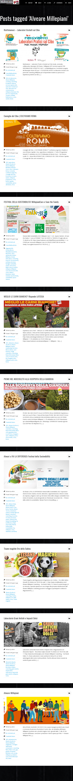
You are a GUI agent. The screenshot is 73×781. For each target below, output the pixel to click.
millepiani (8, 92)
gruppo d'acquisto (10, 751)
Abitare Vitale (12, 504)
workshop (14, 531)
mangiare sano (12, 358)
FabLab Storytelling (11, 521)
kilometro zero (9, 753)
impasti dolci (9, 670)
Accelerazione (12, 78)
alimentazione (12, 739)
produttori (14, 755)
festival (14, 524)
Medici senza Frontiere (11, 267)
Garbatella (13, 264)
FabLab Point (13, 519)
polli (12, 360)
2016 (7, 739)
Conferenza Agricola (11, 172)
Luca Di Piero (9, 434)
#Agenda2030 (9, 248)
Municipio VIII (15, 92)
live (6, 358)
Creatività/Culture (10, 75)
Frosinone (11, 356)
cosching (8, 81)
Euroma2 (13, 262)
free (14, 528)
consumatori (9, 748)
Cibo (11, 169)
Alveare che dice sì (10, 164)
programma (9, 179)
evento (7, 178)
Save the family (14, 276)
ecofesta (8, 262)
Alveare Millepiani (10, 80)
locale (15, 753)
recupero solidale (10, 95)
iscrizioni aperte (10, 85)
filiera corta (12, 749)
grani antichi (15, 669)
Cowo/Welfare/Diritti (11, 73)
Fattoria (14, 83)
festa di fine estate (10, 355)
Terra (13, 184)
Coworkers (59, 3)
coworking (14, 81)
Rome (7, 362)
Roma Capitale (9, 181)
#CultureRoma (9, 250)
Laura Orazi (13, 265)
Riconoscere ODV (13, 270)
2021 (7, 343)
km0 (16, 85)
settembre (8, 531)
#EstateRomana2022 (11, 252)
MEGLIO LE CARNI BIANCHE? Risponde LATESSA (24, 296)
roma (14, 97)
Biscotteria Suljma (10, 667)
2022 (13, 253)
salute (9, 758)
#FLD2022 (8, 253)
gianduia (11, 432)
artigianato (9, 744)
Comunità (12, 171)
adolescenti (9, 255)
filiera (7, 749)
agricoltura (12, 162)
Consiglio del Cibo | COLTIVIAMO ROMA (20, 116)
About (39, 3)
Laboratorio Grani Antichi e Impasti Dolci (20, 618)
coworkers (8, 353)
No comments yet (10, 70)
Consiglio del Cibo (10, 174)
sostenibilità (9, 183)
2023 (7, 162)
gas (17, 749)
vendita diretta (9, 99)
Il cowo (49, 3)
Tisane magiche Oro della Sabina (17, 548)
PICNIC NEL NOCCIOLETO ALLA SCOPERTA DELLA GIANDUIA (29, 379)
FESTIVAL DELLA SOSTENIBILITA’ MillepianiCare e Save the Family (31, 202)
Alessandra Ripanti (10, 662)
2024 (7, 78)
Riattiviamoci (9, 97)
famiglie (8, 264)
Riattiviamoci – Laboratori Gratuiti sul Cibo (22, 30)
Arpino (13, 346)
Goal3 (7, 265)
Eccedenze (8, 83)
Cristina (14, 596)
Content (30, 3)
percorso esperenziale (11, 93)
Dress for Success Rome (12, 260)
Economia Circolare (11, 176)
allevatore (11, 343)
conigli (12, 351)
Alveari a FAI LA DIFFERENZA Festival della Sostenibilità (27, 456)
